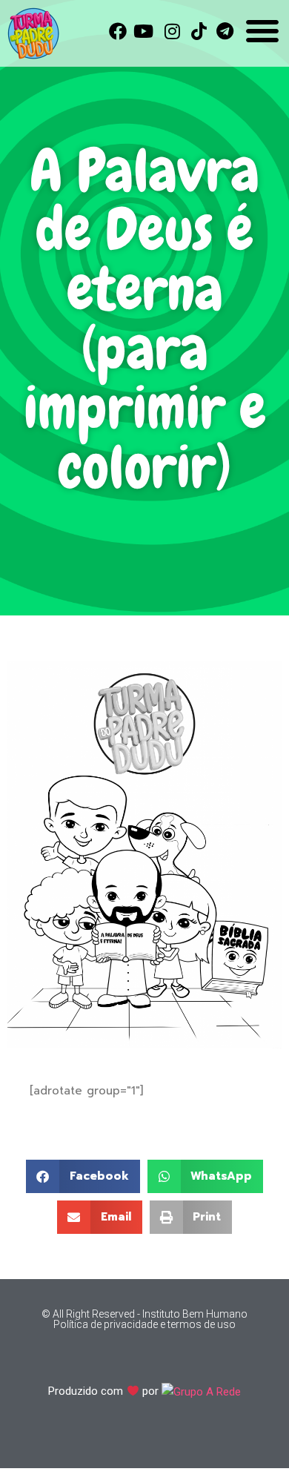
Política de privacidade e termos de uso (144, 1324)
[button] (83, 1176)
